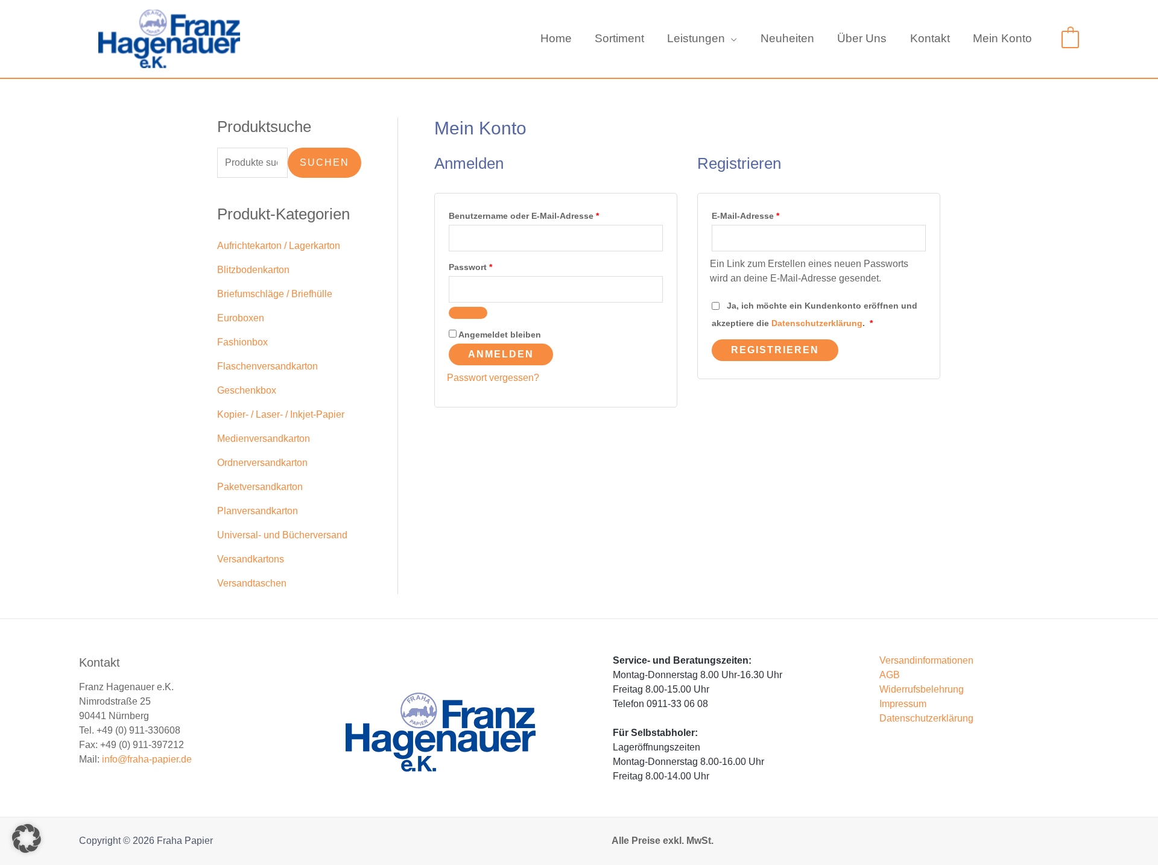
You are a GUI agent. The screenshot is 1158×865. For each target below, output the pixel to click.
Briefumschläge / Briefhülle (274, 294)
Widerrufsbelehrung (921, 689)
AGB (889, 675)
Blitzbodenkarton (253, 270)
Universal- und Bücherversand (282, 535)
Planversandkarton (257, 511)
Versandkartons (250, 559)
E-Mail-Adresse (769, 214)
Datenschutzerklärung (816, 323)
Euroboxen (240, 318)
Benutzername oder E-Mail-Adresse (548, 214)
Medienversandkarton (263, 438)
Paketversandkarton (260, 487)
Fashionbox (242, 342)
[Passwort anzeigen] (468, 313)
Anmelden (501, 354)
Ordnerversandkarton (262, 463)
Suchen (324, 162)
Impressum (902, 704)
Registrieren (775, 350)
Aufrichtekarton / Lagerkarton (278, 246)
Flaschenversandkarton (267, 366)
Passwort (494, 265)
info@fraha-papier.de (147, 759)
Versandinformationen (926, 660)
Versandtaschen (251, 583)
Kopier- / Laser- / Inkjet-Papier (280, 414)
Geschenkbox (246, 390)
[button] (731, 38)
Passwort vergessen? (493, 378)
